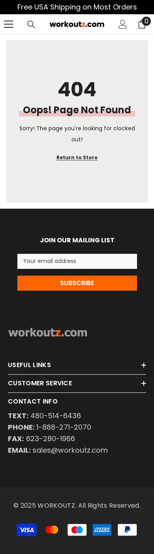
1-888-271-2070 (63, 427)
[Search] (31, 24)
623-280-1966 (50, 439)
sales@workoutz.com (70, 450)
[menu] (8, 24)
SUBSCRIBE (77, 282)
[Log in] (122, 24)
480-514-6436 (55, 416)
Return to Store (77, 157)
